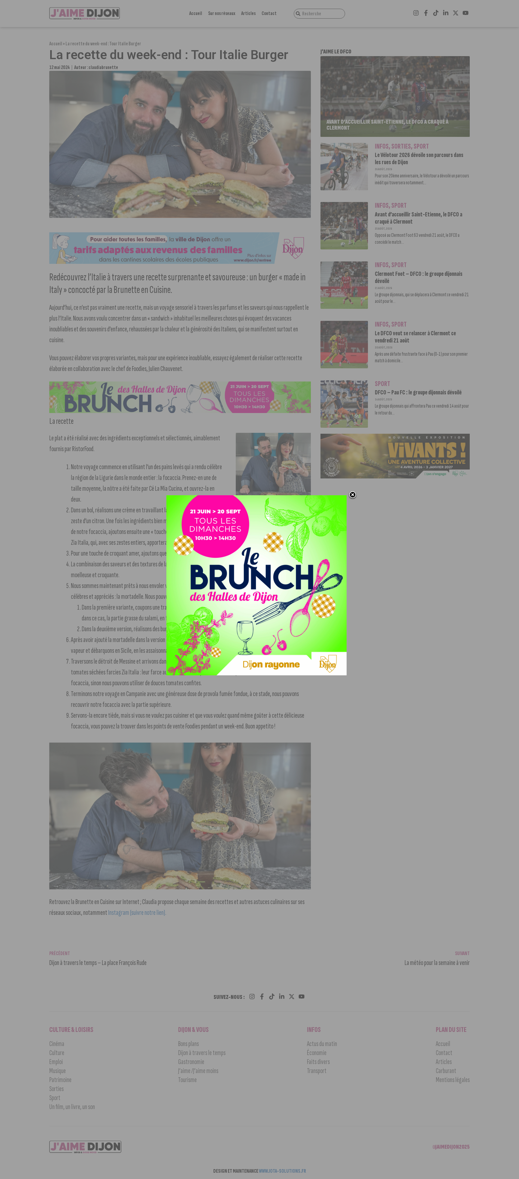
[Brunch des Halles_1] (256, 674)
